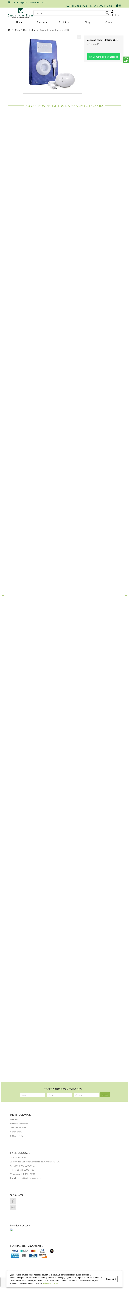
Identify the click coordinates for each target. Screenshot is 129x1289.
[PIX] (24, 1252)
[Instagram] (120, 5)
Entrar (115, 14)
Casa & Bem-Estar (25, 30)
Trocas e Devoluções (18, 1127)
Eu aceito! (111, 1279)
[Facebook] (117, 5)
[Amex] (15, 1257)
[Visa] (15, 1252)
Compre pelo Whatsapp (105, 56)
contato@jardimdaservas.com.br (29, 2)
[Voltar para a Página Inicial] (9, 30)
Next (125, 595)
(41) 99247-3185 (103, 5)
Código (91, 44)
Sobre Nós (14, 1119)
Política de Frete (16, 1135)
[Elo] (52, 1252)
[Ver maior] (79, 37)
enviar (105, 1094)
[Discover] (42, 1257)
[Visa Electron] (33, 1257)
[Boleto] (24, 1257)
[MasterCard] (33, 1252)
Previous (3, 595)
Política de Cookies (50, 1283)
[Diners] (42, 1252)
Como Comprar (16, 1131)
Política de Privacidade (19, 1123)
